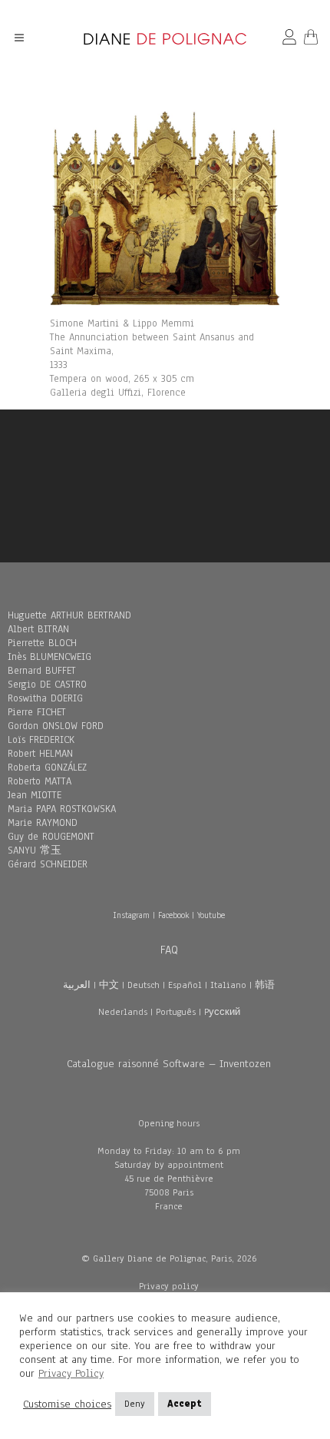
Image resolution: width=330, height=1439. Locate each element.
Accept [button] (184, 1404)
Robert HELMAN (40, 754)
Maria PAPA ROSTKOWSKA (62, 809)
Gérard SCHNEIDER (47, 864)
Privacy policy (169, 1286)
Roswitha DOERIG (45, 698)
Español (185, 985)
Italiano (228, 985)
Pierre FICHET (37, 712)
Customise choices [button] (67, 1404)
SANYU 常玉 (34, 850)
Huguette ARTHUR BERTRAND (69, 615)
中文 (109, 985)
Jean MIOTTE (34, 795)
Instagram (131, 915)
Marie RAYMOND (43, 823)
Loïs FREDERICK (41, 740)
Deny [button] (134, 1404)
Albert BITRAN (38, 629)
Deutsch (143, 985)
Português (176, 1012)
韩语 (265, 985)
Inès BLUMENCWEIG (49, 657)
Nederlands (122, 1012)
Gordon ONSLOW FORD (56, 726)
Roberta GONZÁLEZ (47, 767)
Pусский (222, 1012)
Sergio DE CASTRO (47, 684)
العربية (77, 985)
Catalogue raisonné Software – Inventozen (169, 1063)
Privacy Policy (71, 1373)
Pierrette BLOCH (42, 643)
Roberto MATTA (39, 781)
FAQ (169, 949)
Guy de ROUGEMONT (51, 837)
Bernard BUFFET (42, 671)
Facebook (173, 915)
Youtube (211, 915)
